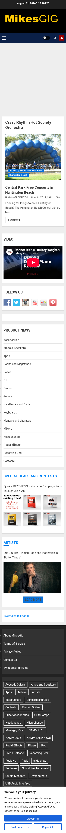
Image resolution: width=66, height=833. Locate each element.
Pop (43, 745)
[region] (33, 810)
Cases (7, 372)
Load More (33, 599)
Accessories (11, 340)
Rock (25, 760)
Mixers (8, 428)
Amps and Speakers (43, 684)
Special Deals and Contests (30, 476)
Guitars (8, 396)
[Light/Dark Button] (46, 38)
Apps (7, 356)
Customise (17, 827)
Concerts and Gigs (38, 699)
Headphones (13, 722)
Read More (14, 220)
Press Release (14, 753)
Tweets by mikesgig (16, 616)
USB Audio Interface (17, 783)
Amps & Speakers (15, 348)
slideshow (39, 760)
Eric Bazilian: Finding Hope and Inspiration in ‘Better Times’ (31, 555)
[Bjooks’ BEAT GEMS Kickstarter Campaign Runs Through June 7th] (32, 511)
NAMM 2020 (36, 730)
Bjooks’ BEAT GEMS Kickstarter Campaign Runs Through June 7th (33, 489)
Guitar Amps (41, 715)
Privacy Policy (12, 651)
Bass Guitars (13, 699)
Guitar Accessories (17, 715)
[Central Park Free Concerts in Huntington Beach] (33, 157)
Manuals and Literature (18, 420)
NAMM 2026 (13, 738)
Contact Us (10, 659)
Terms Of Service (14, 643)
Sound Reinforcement (35, 768)
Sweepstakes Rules (16, 667)
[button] (4, 37)
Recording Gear (13, 453)
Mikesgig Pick (14, 730)
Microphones (12, 436)
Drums (8, 388)
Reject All (47, 827)
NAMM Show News (39, 738)
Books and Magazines (17, 364)
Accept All (33, 818)
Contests (11, 707)
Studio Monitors (15, 776)
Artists (12, 170)
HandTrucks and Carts (17, 404)
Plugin (32, 745)
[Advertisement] (33, 78)
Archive (22, 692)
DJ (5, 380)
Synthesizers (39, 776)
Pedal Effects (12, 444)
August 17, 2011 (43, 197)
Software (9, 461)
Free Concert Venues (31, 170)
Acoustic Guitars (15, 684)
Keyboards (10, 412)
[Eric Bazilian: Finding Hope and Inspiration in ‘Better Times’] (32, 577)
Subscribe (61, 38)
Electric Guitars (31, 707)
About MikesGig (13, 635)
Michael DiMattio (18, 197)
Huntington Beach (18, 175)
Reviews (10, 760)
